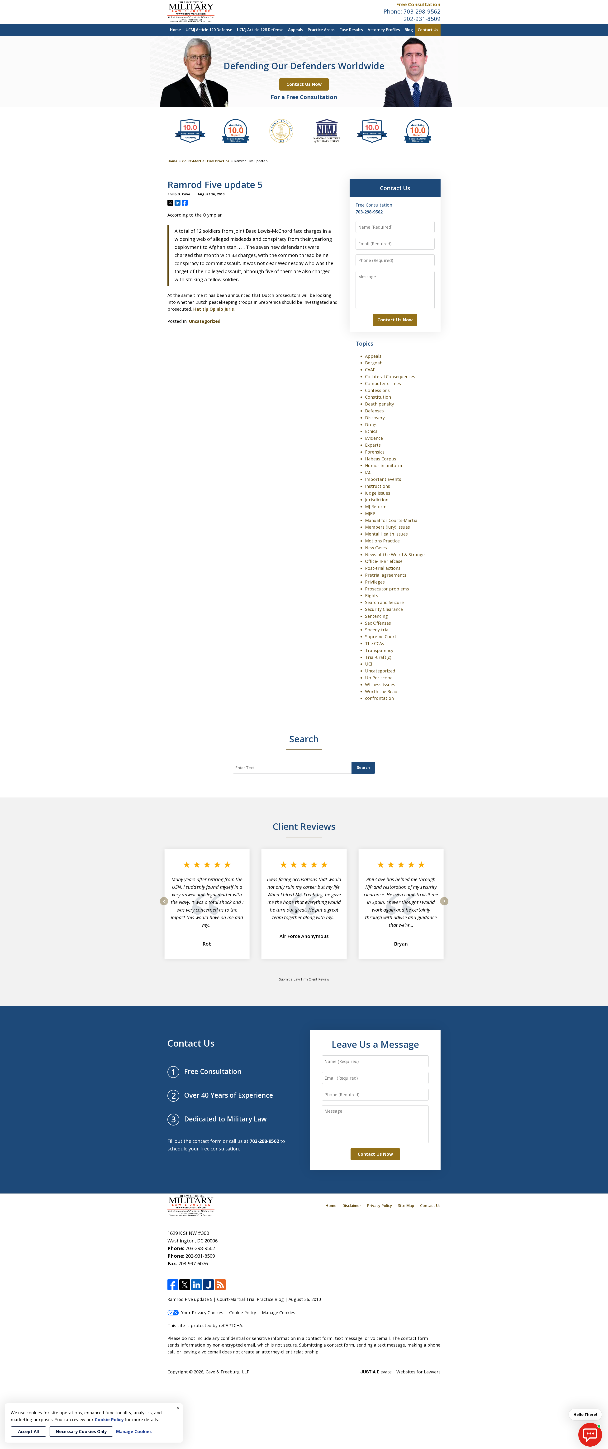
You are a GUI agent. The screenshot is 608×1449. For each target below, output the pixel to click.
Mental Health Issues (386, 534)
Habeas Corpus (380, 459)
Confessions (377, 390)
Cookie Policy (242, 1312)
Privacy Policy (379, 1205)
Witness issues (380, 684)
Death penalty (379, 404)
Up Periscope (379, 678)
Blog (409, 29)
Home (175, 29)
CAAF (370, 369)
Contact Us (428, 29)
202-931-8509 (422, 19)
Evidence (374, 438)
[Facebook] (172, 1284)
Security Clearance (384, 609)
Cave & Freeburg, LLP (227, 1372)
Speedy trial (377, 630)
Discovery (375, 417)
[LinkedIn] (196, 1284)
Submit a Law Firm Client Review (304, 979)
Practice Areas (321, 29)
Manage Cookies (278, 1312)
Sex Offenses (378, 623)
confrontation (379, 698)
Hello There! (585, 1414)
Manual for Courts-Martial (391, 520)
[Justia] (208, 1284)
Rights (371, 595)
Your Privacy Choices (202, 1312)
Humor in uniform (383, 465)
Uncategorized (204, 321)
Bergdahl (374, 363)
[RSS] (220, 1284)
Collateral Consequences (390, 376)
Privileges (375, 582)
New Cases (376, 548)
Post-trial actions (382, 568)
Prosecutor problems (387, 589)
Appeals (295, 29)
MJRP (370, 513)
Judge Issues (377, 493)
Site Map (406, 1205)
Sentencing (376, 616)
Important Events (383, 479)
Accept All (28, 1431)
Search (363, 767)
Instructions (377, 486)
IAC (368, 472)
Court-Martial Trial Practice (205, 161)
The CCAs (374, 643)
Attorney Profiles (384, 29)
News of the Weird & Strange (395, 554)
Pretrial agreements (385, 575)
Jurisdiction (376, 499)
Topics (364, 343)
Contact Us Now (304, 84)
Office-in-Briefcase (384, 561)
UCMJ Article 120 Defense (209, 29)
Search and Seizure (384, 602)
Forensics (375, 452)
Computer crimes (383, 383)
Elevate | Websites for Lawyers (401, 1372)
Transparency (379, 650)
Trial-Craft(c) (378, 657)
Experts (373, 445)
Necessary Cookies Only (81, 1431)
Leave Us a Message (375, 1044)
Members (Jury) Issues (387, 527)
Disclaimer (351, 1205)
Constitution (378, 397)
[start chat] (590, 1435)
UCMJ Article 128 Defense (260, 29)
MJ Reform (375, 506)
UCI (368, 664)
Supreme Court (380, 636)
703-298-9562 (422, 11)
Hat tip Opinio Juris (213, 309)
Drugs (371, 424)
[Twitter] (184, 1284)
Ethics (371, 431)
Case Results (351, 29)
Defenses (374, 411)
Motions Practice (382, 541)
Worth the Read (381, 691)
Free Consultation (418, 4)
